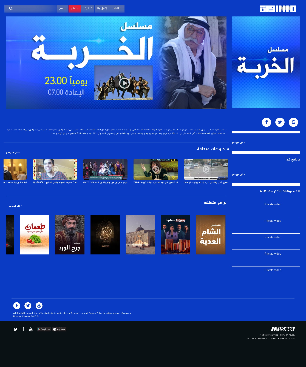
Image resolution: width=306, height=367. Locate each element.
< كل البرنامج (12, 152)
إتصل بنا (102, 8)
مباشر (74, 8)
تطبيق (88, 8)
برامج (62, 8)
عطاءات (117, 8)
